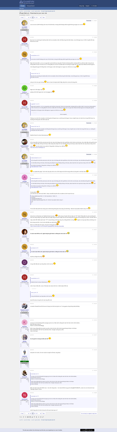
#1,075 (95, 303)
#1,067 (95, 139)
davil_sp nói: (33, 292)
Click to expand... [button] (63, 114)
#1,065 (95, 100)
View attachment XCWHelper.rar (37, 147)
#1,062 (95, 37)
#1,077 (95, 335)
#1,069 (95, 175)
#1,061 (95, 20)
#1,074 (95, 274)
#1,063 (95, 52)
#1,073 (95, 260)
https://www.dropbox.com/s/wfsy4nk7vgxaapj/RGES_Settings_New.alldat (47, 226)
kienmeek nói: (34, 373)
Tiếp (43, 17)
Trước (22, 17)
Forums (22, 6)
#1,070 (95, 212)
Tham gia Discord (30, 6)
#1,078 (95, 349)
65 (40, 17)
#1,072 (95, 244)
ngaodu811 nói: (34, 104)
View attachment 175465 (36, 166)
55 (34, 17)
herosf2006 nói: (34, 55)
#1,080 (95, 392)
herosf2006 (23, 15)
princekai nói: (34, 248)
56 (36, 17)
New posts (22, 8)
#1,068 (95, 154)
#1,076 (95, 320)
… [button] (26, 17)
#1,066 (95, 123)
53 (30, 17)
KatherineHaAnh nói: (35, 157)
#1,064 (95, 85)
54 (32, 17)
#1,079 (95, 370)
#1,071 (95, 229)
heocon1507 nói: (34, 73)
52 (28, 17)
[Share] (93, 20)
